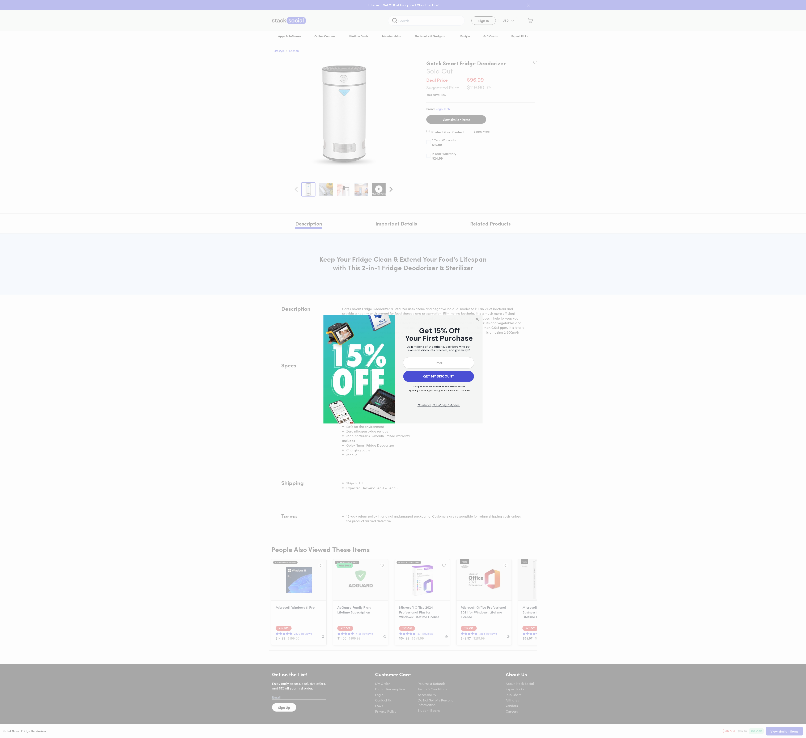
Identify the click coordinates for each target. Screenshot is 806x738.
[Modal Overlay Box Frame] (403, 369)
